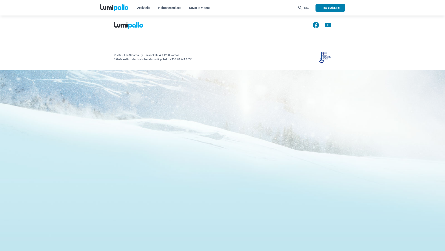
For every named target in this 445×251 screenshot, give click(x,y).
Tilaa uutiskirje (330, 7)
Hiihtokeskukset (169, 8)
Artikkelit (143, 8)
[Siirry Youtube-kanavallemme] (328, 24)
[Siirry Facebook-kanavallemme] (316, 24)
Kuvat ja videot (199, 8)
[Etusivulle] (116, 7)
